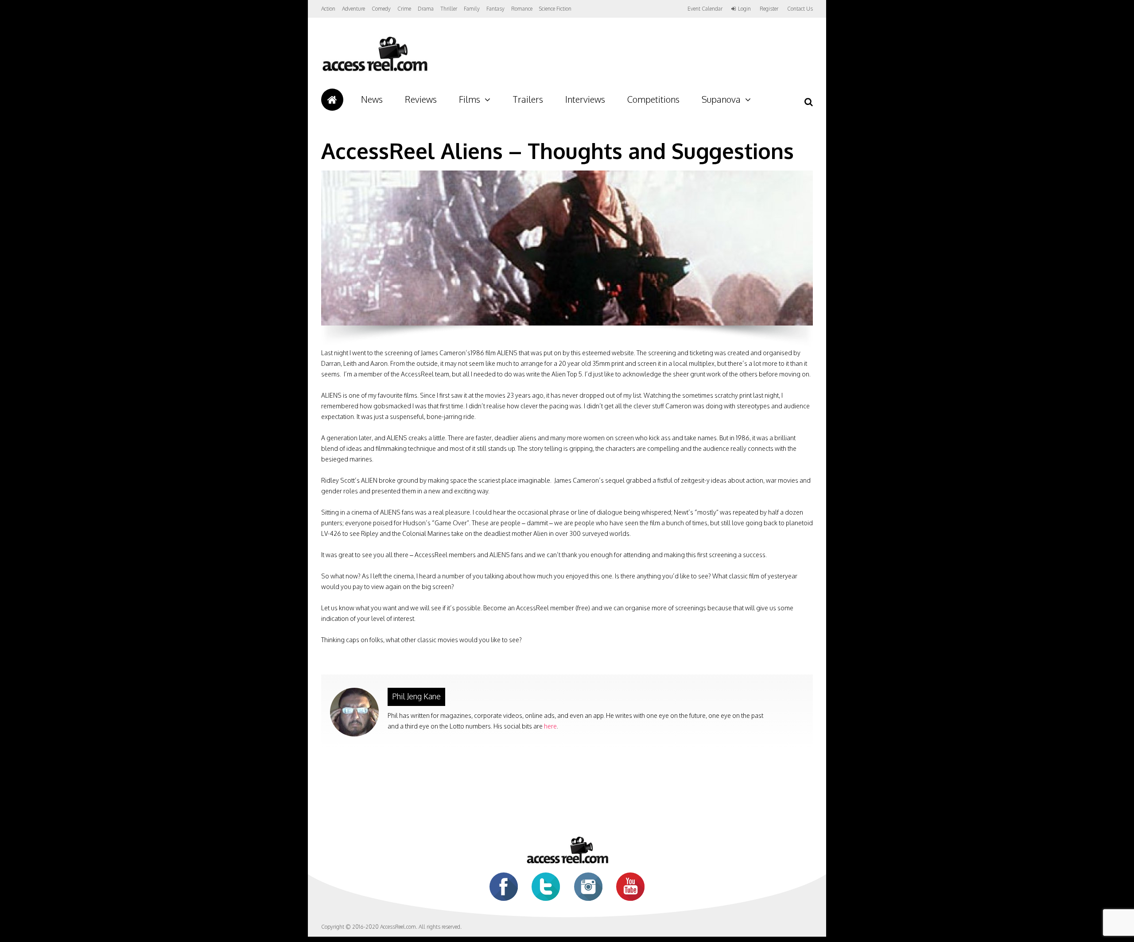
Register (769, 9)
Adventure (353, 8)
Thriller (448, 8)
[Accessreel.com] (374, 71)
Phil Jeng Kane (416, 696)
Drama (426, 8)
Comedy (381, 8)
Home (332, 100)
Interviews (585, 99)
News (372, 99)
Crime (404, 8)
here (550, 726)
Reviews (421, 99)
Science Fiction (555, 8)
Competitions (653, 99)
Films (469, 99)
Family (472, 8)
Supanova (721, 99)
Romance (521, 8)
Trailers (528, 99)
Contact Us (800, 8)
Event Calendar (704, 8)
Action (328, 8)
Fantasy (495, 8)
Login (744, 9)
